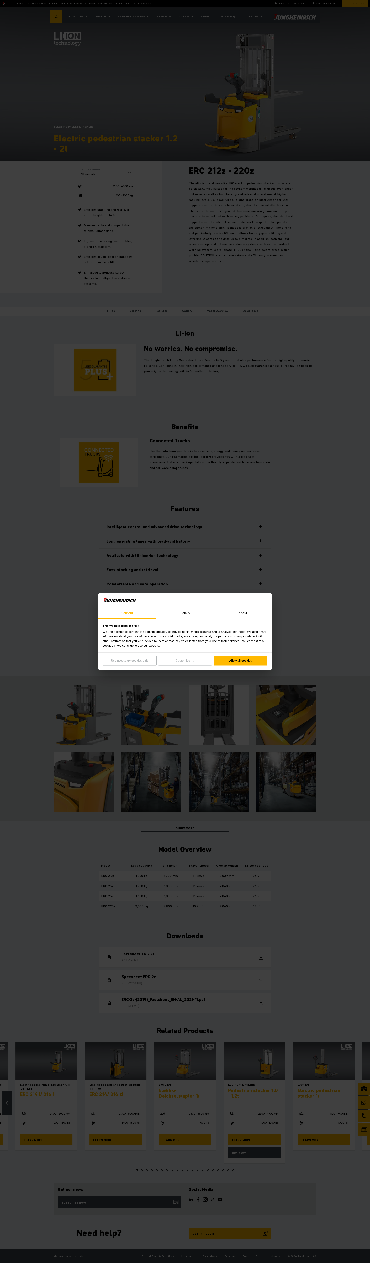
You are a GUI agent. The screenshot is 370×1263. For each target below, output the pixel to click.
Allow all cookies (240, 660)
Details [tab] (185, 613)
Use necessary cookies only (129, 660)
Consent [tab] (127, 613)
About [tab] (243, 613)
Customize (183, 660)
